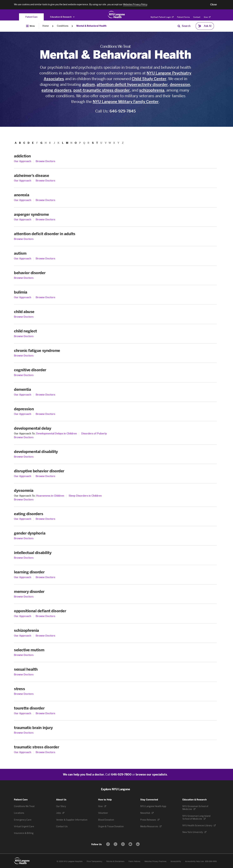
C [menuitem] (24, 142)
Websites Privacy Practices (155, 861)
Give (206, 17)
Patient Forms (183, 17)
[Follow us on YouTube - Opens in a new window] (130, 844)
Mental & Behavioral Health (91, 26)
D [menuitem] (28, 142)
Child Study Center (149, 78)
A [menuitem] (16, 142)
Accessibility (176, 861)
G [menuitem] (41, 142)
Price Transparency (94, 861)
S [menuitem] (93, 142)
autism (88, 84)
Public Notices (134, 861)
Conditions (62, 26)
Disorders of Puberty (94, 433)
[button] (213, 4)
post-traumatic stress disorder (101, 90)
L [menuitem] (63, 142)
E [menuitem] (33, 142)
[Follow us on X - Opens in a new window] (115, 844)
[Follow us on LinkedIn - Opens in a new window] (138, 844)
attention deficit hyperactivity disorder (132, 84)
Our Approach (22, 161)
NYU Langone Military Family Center (126, 101)
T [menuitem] (97, 142)
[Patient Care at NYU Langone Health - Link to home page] (116, 14)
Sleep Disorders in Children (85, 495)
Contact (196, 17)
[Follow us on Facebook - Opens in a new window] (108, 844)
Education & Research (61, 17)
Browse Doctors (45, 161)
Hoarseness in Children (50, 495)
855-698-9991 (211, 861)
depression (180, 84)
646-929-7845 (123, 111)
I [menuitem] (49, 142)
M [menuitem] (67, 142)
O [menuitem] (76, 142)
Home (45, 26)
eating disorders (56, 90)
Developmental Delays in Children (56, 433)
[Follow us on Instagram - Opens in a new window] (123, 844)
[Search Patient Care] (179, 26)
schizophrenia (151, 90)
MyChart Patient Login (161, 17)
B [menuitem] (20, 142)
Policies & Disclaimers (115, 861)
